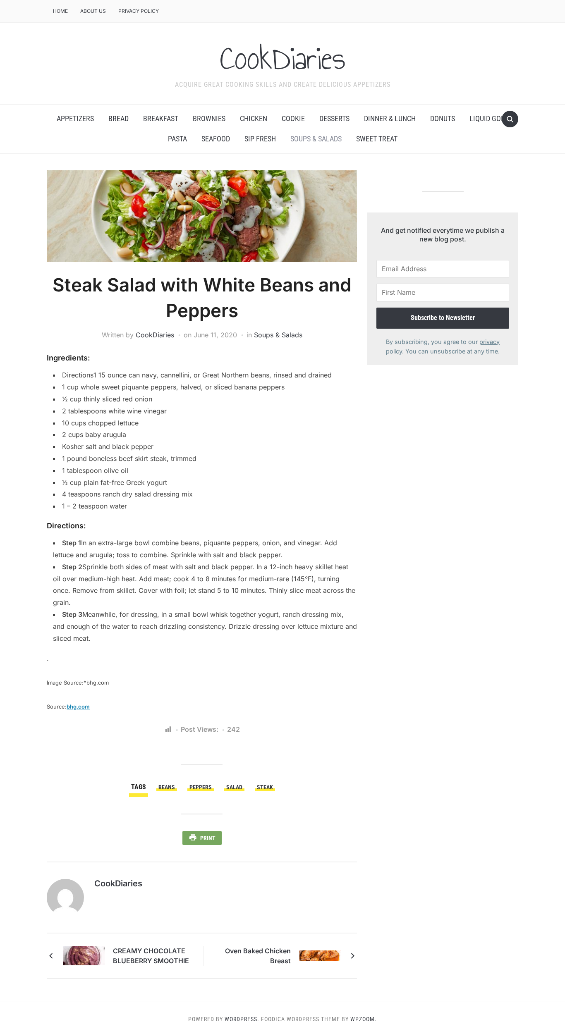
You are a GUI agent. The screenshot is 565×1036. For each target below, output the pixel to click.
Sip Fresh (260, 138)
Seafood (215, 138)
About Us (93, 11)
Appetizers (75, 118)
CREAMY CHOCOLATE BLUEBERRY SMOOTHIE (151, 956)
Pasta (177, 138)
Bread (118, 118)
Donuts (442, 118)
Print (207, 838)
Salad (234, 787)
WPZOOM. (363, 1019)
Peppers (200, 787)
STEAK (265, 787)
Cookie (293, 118)
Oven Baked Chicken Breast (258, 956)
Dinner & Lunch (390, 118)
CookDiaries (282, 58)
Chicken (253, 118)
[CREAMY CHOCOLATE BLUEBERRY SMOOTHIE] (84, 955)
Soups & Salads (316, 138)
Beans (166, 787)
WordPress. (242, 1019)
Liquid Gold (489, 118)
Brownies (209, 118)
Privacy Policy (138, 11)
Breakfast (160, 118)
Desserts (334, 118)
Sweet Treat (376, 138)
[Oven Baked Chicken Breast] (320, 955)
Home (60, 11)
